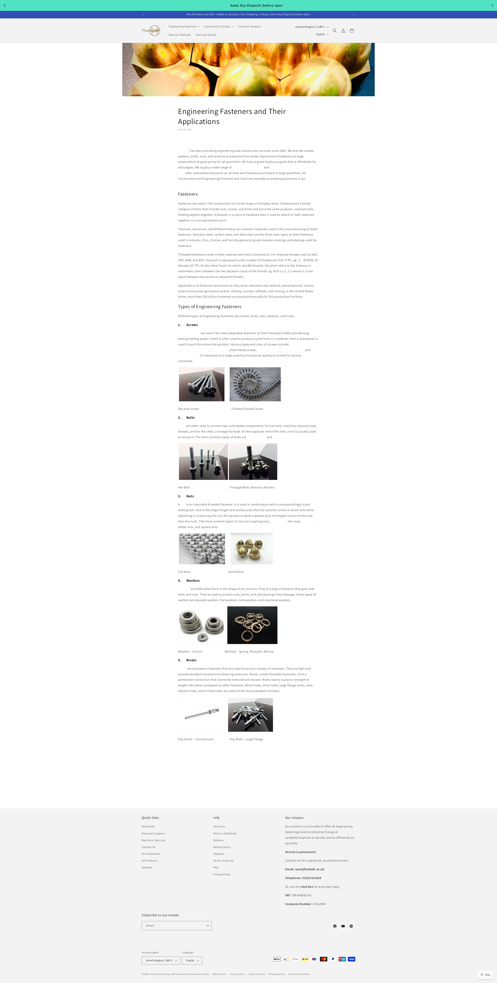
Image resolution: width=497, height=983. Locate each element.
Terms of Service (223, 860)
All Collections (151, 854)
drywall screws (199, 350)
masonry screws (292, 350)
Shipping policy (277, 974)
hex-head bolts (283, 437)
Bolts (181, 426)
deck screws (219, 350)
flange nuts (279, 521)
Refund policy (222, 847)
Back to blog (251, 789)
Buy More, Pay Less (153, 840)
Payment (218, 854)
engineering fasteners (247, 167)
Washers (184, 589)
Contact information (299, 974)
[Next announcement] (354, 14)
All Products (149, 860)
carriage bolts (256, 437)
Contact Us (149, 847)
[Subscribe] (207, 925)
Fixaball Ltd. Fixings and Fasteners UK (169, 974)
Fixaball (183, 151)
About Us (219, 826)
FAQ (215, 867)
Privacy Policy (221, 874)
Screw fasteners (189, 333)
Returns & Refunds (225, 833)
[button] (184, 26)
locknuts (308, 521)
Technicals (148, 826)
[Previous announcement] (143, 14)
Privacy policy (237, 974)
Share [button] (185, 140)
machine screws (268, 350)
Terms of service (257, 974)
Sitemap (147, 867)
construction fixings (284, 167)
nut (183, 504)
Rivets (182, 669)
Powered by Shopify (199, 974)
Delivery (218, 840)
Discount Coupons (153, 833)
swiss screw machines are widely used (220, 361)
